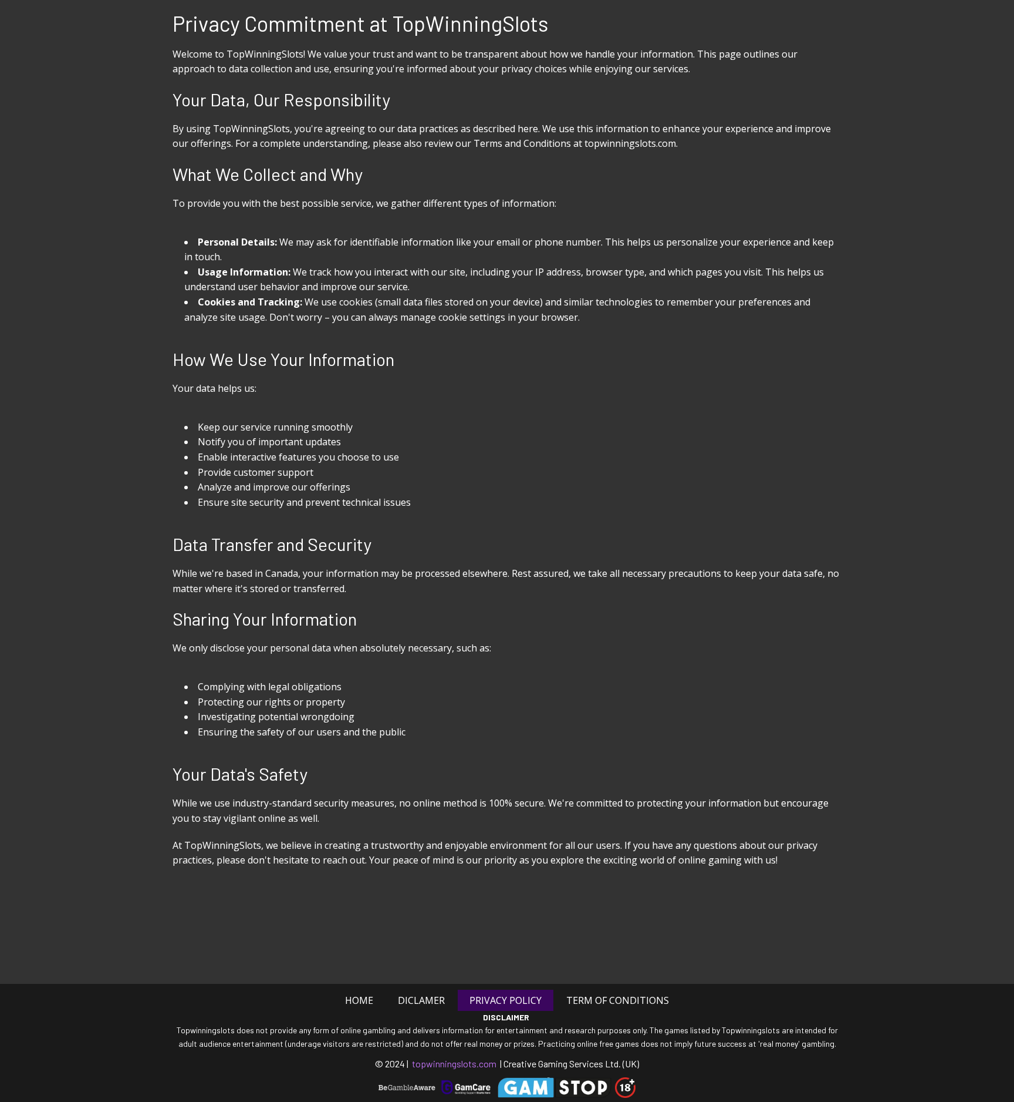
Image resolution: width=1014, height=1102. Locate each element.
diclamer (421, 1000)
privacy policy (505, 1000)
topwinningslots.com (454, 1063)
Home (359, 1000)
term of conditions (617, 1000)
